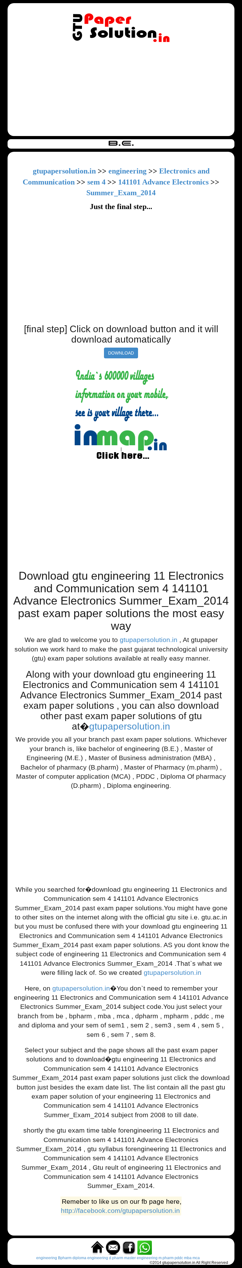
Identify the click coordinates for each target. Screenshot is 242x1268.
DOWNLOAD (121, 352)
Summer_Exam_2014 (121, 193)
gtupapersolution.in (64, 171)
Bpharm (65, 1258)
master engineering (141, 1258)
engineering (127, 171)
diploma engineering (90, 1258)
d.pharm (116, 1258)
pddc (179, 1258)
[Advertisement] (121, 90)
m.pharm (166, 1258)
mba (188, 1258)
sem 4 (96, 182)
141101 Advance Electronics (164, 182)
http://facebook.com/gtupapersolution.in (120, 1210)
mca (196, 1258)
